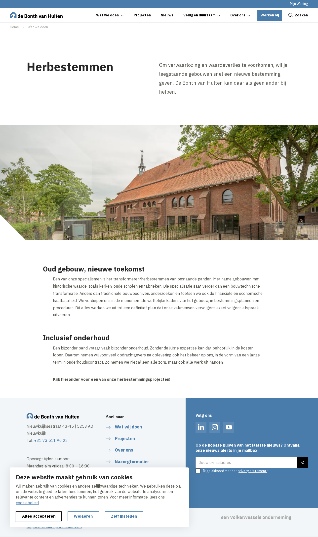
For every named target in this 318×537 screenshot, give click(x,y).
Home (14, 27)
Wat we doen (38, 27)
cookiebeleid (27, 502)
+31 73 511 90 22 (51, 440)
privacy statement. (252, 471)
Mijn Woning (299, 3)
